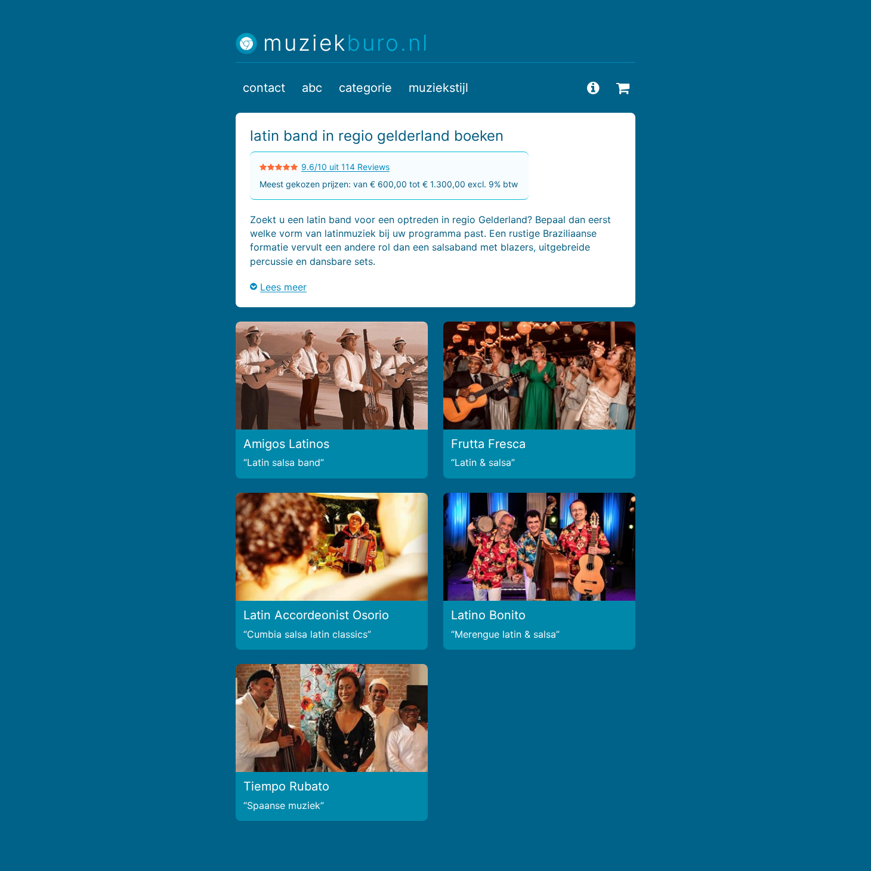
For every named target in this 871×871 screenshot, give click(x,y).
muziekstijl (438, 88)
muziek (346, 43)
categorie (365, 88)
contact (264, 88)
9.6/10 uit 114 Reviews (345, 167)
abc (312, 88)
